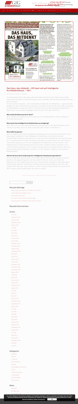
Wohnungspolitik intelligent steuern (21, 193)
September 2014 (15, 340)
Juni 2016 (13, 311)
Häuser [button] (40, 10)
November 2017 (15, 285)
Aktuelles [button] (12, 10)
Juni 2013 (13, 345)
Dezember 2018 (15, 264)
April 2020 (14, 233)
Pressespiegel (15, 375)
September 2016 (15, 303)
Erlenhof (13, 364)
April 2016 (14, 317)
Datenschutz (54, 401)
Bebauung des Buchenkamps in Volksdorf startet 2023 (26, 190)
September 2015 (15, 327)
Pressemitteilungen (16, 372)
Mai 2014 (13, 343)
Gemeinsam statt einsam (18, 195)
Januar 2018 (14, 283)
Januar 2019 (14, 262)
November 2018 (15, 267)
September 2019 (15, 251)
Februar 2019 (15, 259)
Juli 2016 (13, 309)
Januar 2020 (14, 241)
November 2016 (15, 301)
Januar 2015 (14, 338)
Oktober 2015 (15, 324)
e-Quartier (14, 359)
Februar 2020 (15, 238)
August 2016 (14, 306)
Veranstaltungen (16, 377)
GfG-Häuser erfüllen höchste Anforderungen (23, 198)
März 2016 (14, 319)
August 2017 (14, 288)
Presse (13, 369)
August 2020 (14, 225)
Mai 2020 (14, 230)
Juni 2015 (13, 332)
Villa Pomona (15, 380)
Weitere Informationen (39, 399)
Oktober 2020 (15, 220)
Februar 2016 (15, 322)
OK (52, 399)
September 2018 (15, 269)
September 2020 (16, 222)
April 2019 (14, 254)
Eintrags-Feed (15, 391)
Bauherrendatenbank (60, 6)
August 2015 (14, 330)
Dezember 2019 (15, 243)
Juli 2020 (13, 228)
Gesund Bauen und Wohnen (18, 367)
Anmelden (14, 388)
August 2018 (14, 272)
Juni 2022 (13, 214)
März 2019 (14, 256)
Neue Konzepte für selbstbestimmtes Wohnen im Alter (26, 201)
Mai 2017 (13, 293)
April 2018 (14, 275)
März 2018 (14, 277)
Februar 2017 (15, 298)
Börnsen (13, 356)
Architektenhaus (26, 10)
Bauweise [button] (51, 10)
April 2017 (14, 296)
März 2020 (14, 235)
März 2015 (14, 335)
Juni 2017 (13, 290)
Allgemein (14, 354)
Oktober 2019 (15, 248)
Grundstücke (63, 10)
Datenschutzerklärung (27, 399)
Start (3, 10)
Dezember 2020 (15, 217)
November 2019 (15, 246)
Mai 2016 (13, 314)
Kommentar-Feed (16, 393)
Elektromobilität (15, 362)
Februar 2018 (15, 280)
